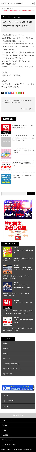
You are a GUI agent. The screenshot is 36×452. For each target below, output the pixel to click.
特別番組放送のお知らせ (13, 363)
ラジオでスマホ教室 (26, 109)
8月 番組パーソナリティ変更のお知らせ (23, 251)
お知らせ (9, 8)
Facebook (10, 401)
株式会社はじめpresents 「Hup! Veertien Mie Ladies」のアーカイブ (23, 269)
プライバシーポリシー (7, 440)
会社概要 (3, 430)
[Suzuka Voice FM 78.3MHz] (12, 3)
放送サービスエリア (6, 420)
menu (32, 3)
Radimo (7, 348)
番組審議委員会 (5, 435)
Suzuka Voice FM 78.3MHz (15, 449)
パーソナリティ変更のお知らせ (13, 368)
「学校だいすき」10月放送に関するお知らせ (23, 151)
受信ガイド (4, 425)
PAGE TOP (19, 415)
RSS (8, 406)
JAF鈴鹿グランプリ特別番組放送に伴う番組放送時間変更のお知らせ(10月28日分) (18, 101)
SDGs (6, 353)
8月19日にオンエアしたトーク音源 (23, 302)
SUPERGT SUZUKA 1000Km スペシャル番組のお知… (23, 139)
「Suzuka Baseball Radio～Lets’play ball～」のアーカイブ (22, 286)
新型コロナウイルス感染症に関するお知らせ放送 (23, 176)
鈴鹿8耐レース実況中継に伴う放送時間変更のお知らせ (22, 126)
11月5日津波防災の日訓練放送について (22, 164)
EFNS (6, 343)
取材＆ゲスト (8, 374)
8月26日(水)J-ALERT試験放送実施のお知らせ (23, 321)
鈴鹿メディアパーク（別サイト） (10, 444)
